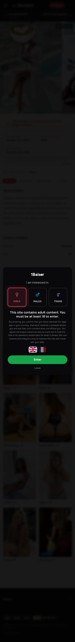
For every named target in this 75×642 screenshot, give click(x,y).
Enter (37, 359)
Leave (37, 368)
